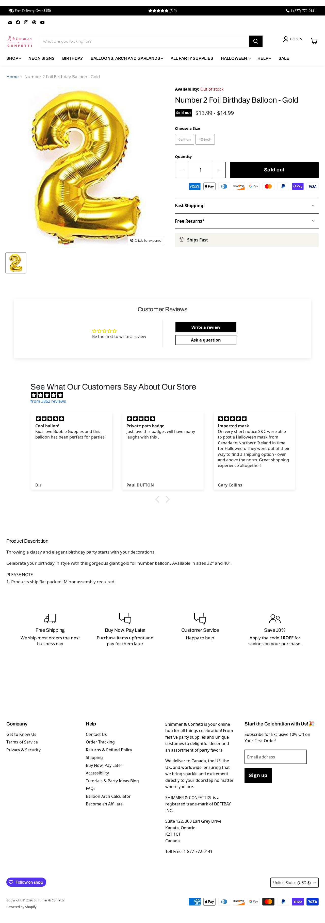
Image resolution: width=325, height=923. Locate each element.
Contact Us (96, 734)
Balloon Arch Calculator (108, 796)
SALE (284, 58)
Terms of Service (22, 742)
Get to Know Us (21, 734)
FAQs (90, 788)
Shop (12, 58)
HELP (263, 58)
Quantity (183, 156)
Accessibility (97, 773)
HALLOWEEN (234, 58)
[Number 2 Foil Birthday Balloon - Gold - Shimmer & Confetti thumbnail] (16, 263)
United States (292, 882)
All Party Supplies (192, 58)
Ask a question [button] (206, 340)
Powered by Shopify (21, 906)
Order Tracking (100, 742)
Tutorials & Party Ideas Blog (112, 781)
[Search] (256, 41)
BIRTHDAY (72, 58)
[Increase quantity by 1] (219, 170)
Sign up (258, 775)
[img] (165, 395)
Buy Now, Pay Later (104, 765)
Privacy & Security (23, 750)
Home (12, 76)
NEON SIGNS (41, 58)
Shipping (94, 757)
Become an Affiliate (104, 804)
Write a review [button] (205, 327)
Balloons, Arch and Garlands (126, 58)
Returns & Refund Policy (109, 750)
